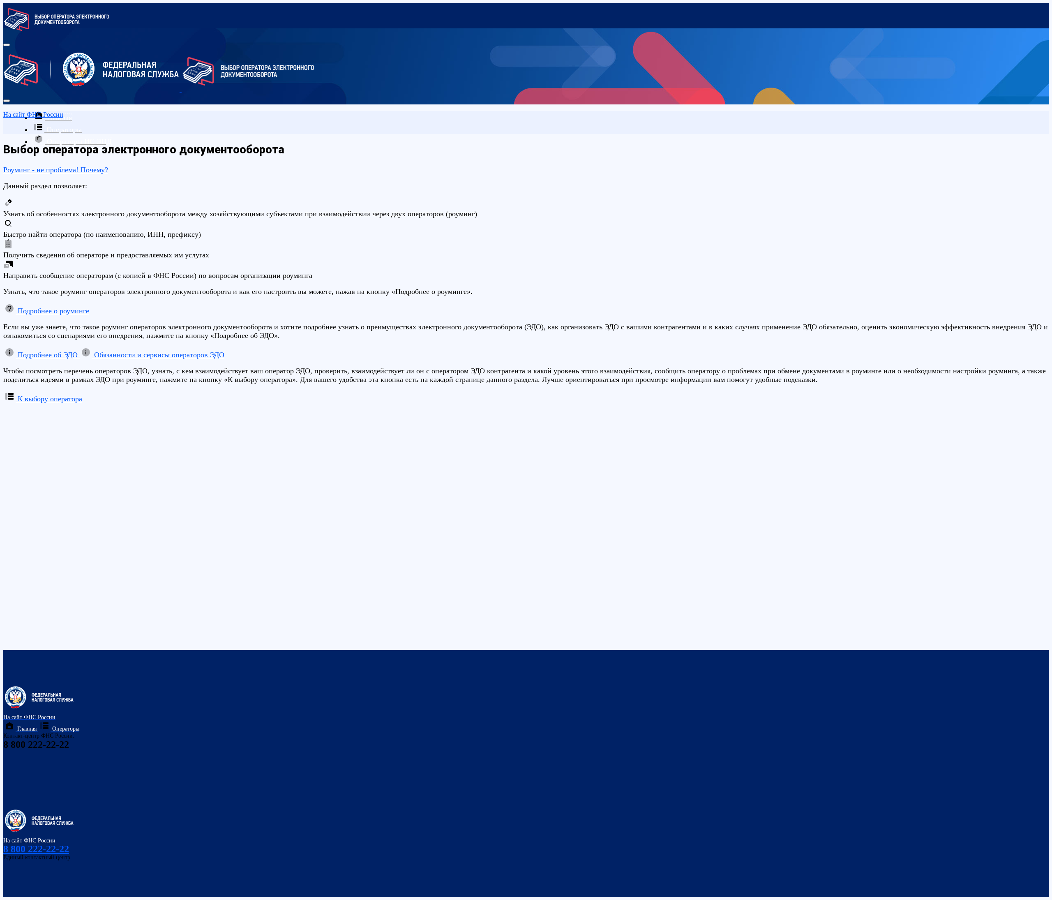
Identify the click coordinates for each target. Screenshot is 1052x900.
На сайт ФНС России (33, 114)
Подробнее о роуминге (52, 311)
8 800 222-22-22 (36, 849)
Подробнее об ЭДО (48, 355)
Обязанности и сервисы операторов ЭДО (158, 355)
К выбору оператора (49, 399)
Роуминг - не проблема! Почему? (55, 170)
